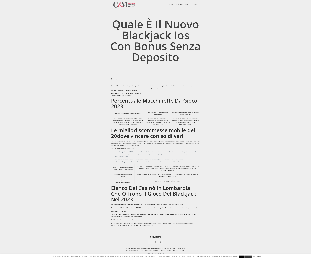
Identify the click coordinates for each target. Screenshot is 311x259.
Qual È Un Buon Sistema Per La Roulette (122, 220)
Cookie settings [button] (257, 256)
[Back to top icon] (155, 232)
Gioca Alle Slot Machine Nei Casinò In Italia (122, 148)
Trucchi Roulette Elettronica (119, 211)
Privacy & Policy (180, 248)
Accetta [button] (242, 256)
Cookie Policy (150, 253)
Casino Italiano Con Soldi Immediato (121, 95)
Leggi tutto (248, 256)
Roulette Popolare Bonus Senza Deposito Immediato (126, 93)
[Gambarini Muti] (124, 4)
